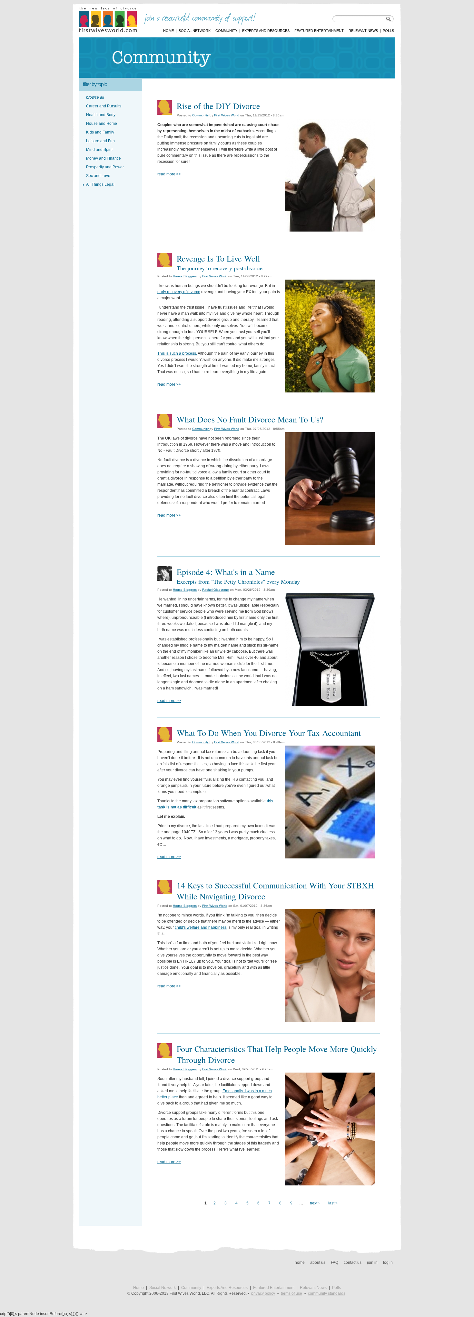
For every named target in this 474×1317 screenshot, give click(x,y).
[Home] (108, 31)
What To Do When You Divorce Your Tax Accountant (269, 732)
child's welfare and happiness (201, 927)
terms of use (291, 1293)
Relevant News (363, 31)
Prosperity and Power (105, 167)
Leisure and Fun (100, 141)
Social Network (195, 31)
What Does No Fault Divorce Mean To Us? (250, 419)
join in (372, 1262)
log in (388, 1262)
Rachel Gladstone (215, 589)
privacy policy (263, 1293)
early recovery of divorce (178, 292)
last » (333, 1203)
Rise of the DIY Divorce (218, 105)
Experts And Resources (266, 31)
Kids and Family (100, 132)
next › (315, 1203)
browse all (95, 97)
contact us (352, 1262)
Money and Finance (103, 158)
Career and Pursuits (103, 106)
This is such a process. (177, 353)
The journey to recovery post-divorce (219, 268)
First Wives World (226, 115)
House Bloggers (185, 276)
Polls (388, 31)
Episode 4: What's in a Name (226, 571)
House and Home (101, 123)
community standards (326, 1293)
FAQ (334, 1262)
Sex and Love (98, 175)
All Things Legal (100, 184)
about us (317, 1262)
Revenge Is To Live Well (218, 258)
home (300, 1262)
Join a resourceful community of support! (200, 19)
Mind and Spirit (99, 149)
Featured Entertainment (319, 31)
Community (226, 31)
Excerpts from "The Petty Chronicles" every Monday (238, 581)
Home (168, 31)
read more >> (169, 174)
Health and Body (100, 115)
